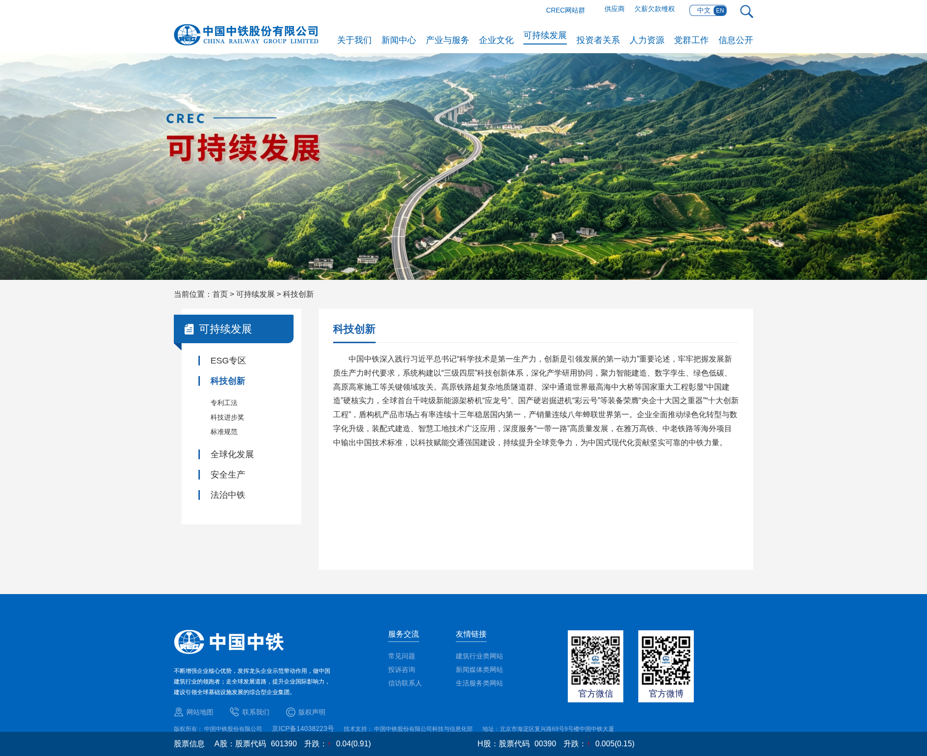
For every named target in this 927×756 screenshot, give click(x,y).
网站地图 (199, 712)
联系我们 (255, 712)
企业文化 (496, 40)
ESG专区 (228, 360)
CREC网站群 (565, 10)
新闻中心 (398, 40)
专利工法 (224, 403)
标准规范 (224, 432)
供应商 (614, 9)
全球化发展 (232, 454)
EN (720, 10)
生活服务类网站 (479, 683)
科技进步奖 (227, 417)
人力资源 (647, 40)
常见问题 (401, 656)
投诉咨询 (401, 669)
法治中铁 (228, 495)
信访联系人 (405, 683)
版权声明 (311, 712)
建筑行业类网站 (479, 656)
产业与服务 (447, 40)
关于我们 (354, 40)
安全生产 (228, 475)
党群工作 (691, 40)
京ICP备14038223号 (303, 728)
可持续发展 (545, 35)
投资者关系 (598, 40)
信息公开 (735, 40)
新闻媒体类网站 (479, 669)
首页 (220, 294)
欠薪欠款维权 (654, 9)
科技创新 (298, 294)
